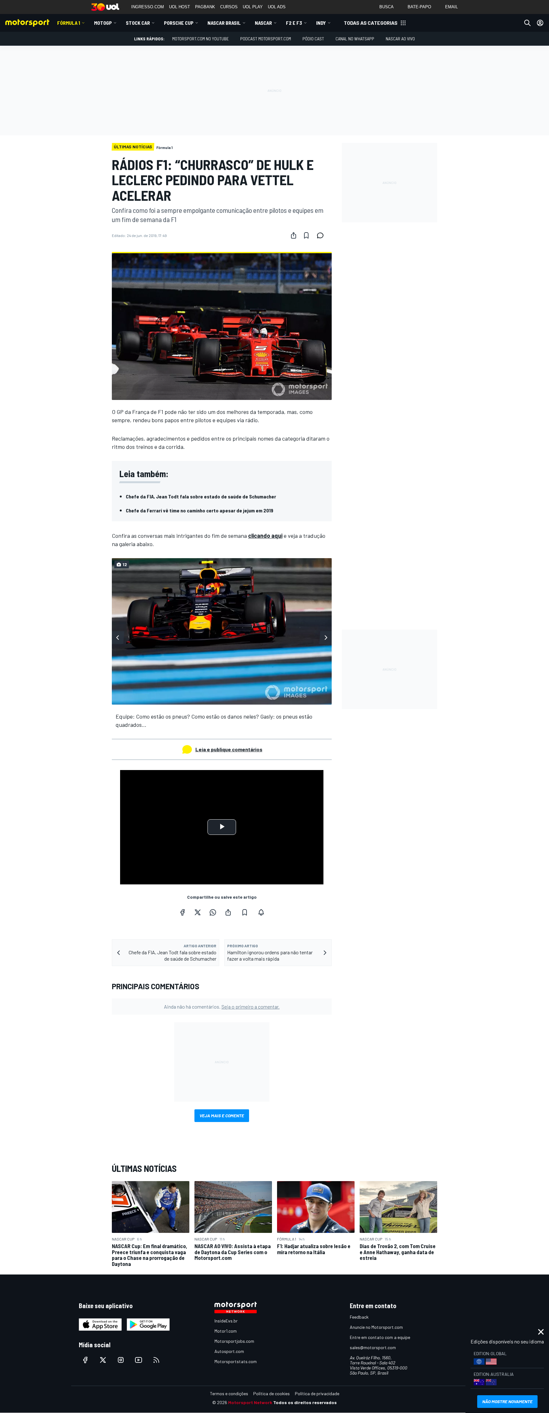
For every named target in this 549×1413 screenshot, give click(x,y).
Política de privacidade (317, 1393)
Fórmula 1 (68, 23)
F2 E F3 (294, 23)
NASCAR (263, 23)
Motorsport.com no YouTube (200, 38)
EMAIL (451, 6)
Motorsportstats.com (235, 1361)
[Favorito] (306, 235)
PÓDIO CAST (313, 38)
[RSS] (156, 1360)
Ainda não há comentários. (222, 1007)
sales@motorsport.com (373, 1347)
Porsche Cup (178, 23)
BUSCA (386, 6)
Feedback (359, 1317)
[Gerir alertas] (261, 912)
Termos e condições (229, 1393)
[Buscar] (527, 23)
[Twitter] (197, 912)
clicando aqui (265, 535)
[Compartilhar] (293, 235)
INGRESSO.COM (147, 6)
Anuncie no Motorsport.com (376, 1327)
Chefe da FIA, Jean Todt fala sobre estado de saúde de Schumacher (201, 496)
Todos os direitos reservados (305, 1402)
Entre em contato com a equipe (380, 1337)
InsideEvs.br (226, 1320)
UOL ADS (277, 6)
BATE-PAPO (419, 6)
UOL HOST (179, 6)
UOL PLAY (253, 6)
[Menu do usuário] (540, 23)
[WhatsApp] (213, 912)
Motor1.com (225, 1331)
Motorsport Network (250, 1402)
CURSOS (229, 6)
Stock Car (138, 23)
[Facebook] (182, 912)
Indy (321, 23)
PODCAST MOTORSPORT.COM (265, 38)
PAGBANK (205, 6)
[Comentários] (322, 235)
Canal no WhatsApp (355, 38)
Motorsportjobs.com (234, 1341)
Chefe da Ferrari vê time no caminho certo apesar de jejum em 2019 (199, 510)
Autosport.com (229, 1351)
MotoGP (103, 23)
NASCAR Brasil (224, 23)
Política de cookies (271, 1393)
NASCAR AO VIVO (400, 38)
